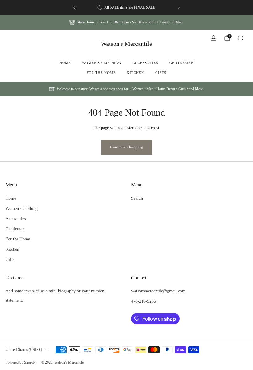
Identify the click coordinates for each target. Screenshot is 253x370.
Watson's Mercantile (126, 43)
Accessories (145, 63)
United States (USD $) (24, 349)
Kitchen (135, 72)
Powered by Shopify (21, 362)
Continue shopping (126, 147)
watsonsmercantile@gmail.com (158, 290)
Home (65, 63)
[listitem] (127, 7)
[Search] (241, 38)
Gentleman (181, 63)
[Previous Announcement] (74, 7)
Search (137, 198)
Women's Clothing (101, 63)
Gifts (160, 72)
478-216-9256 (143, 301)
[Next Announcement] (179, 7)
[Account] (213, 38)
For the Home (101, 72)
